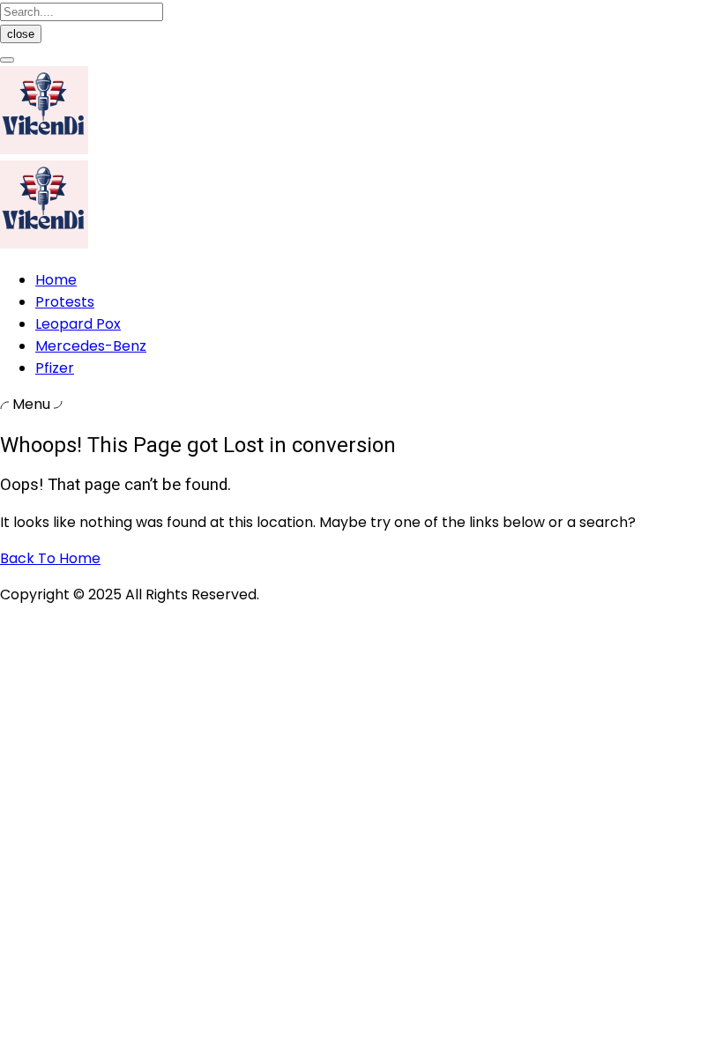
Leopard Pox (78, 324)
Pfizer (54, 368)
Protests (64, 302)
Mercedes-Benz (90, 346)
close (20, 34)
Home (56, 280)
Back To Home (50, 558)
